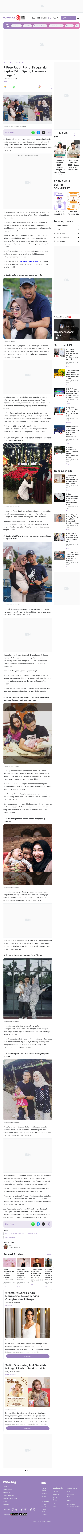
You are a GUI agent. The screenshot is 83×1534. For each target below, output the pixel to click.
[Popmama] (14, 18)
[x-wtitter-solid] (43, 132)
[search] (58, 18)
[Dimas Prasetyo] (5, 1246)
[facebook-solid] (38, 132)
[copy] (48, 132)
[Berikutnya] (52, 1378)
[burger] (78, 18)
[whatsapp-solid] (33, 132)
